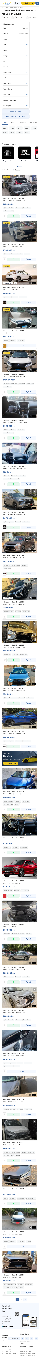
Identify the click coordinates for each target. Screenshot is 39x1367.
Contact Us (23, 1339)
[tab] (5, 123)
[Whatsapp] (13, 216)
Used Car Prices (15, 111)
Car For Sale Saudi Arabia (9, 1353)
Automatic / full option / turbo (12, 479)
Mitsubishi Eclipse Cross (16, 254)
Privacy (22, 1343)
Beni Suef (8, 654)
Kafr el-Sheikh (9, 801)
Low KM (17, 804)
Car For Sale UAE (6, 1351)
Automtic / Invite (8, 432)
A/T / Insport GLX (8, 211)
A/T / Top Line (7, 386)
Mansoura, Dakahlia (10, 1063)
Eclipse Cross (26, 208)
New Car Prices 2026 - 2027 (15, 116)
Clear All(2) (33, 18)
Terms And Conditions (26, 1341)
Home (22, 1337)
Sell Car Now (11, 763)
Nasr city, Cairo (9, 522)
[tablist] (19, 123)
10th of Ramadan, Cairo (11, 383)
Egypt (14, 1338)
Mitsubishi (18, 208)
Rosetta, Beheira (9, 1020)
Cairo (6, 340)
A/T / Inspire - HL (8, 1066)
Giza (6, 1198)
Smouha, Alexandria (10, 1284)
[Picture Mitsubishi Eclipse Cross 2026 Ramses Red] (19, 868)
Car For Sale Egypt (7, 1349)
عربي (18, 3)
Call (29, 216)
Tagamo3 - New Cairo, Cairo (12, 565)
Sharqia (7, 476)
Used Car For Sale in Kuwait (27, 1349)
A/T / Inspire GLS (8, 804)
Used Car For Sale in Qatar (27, 1353)
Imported (27, 254)
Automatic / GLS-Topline (10, 1287)
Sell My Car (29, 3)
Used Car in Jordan (25, 1351)
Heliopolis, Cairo (9, 208)
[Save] (34, 177)
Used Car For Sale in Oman (27, 1355)
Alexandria (8, 847)
